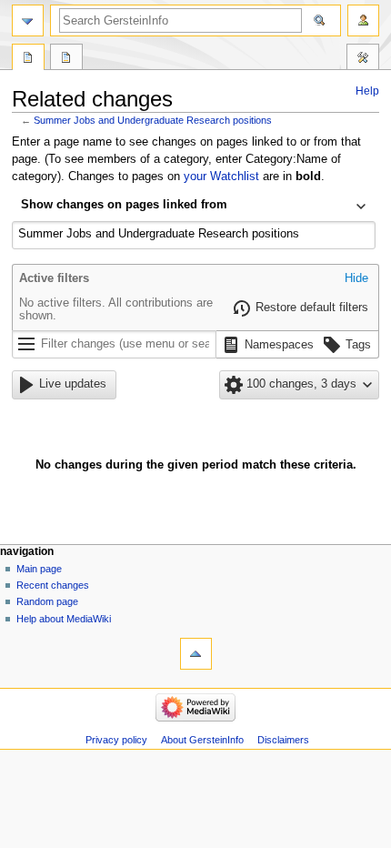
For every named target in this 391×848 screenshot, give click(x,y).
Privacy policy (116, 739)
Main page (39, 568)
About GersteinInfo (202, 739)
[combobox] (194, 206)
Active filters (54, 278)
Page (28, 59)
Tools (362, 59)
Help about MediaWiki (63, 618)
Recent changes (52, 585)
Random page (47, 601)
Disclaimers (283, 739)
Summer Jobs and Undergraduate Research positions (153, 120)
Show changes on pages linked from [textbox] (124, 204)
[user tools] (363, 20)
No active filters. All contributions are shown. (116, 309)
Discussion (66, 59)
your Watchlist (221, 176)
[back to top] (196, 654)
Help (367, 91)
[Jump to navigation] (28, 20)
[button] (356, 279)
